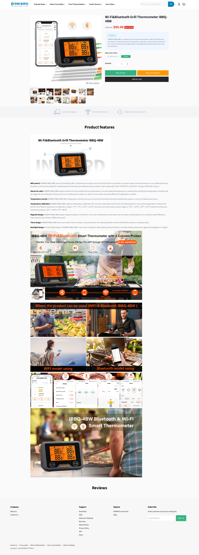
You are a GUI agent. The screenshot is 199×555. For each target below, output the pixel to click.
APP (80, 531)
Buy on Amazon (153, 72)
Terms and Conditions (54, 545)
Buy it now (120, 72)
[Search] (171, 4)
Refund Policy (84, 525)
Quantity (108, 63)
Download (82, 511)
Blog (115, 515)
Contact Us (14, 515)
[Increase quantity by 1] (127, 63)
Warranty (82, 521)
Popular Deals (39, 4)
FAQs (80, 515)
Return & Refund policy (38, 545)
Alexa (81, 535)
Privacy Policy (84, 528)
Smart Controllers (57, 4)
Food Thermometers (76, 4)
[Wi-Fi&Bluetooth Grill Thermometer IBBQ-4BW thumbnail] (34, 92)
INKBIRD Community (120, 511)
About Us (13, 511)
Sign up (181, 518)
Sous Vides (109, 4)
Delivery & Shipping (86, 518)
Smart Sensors (95, 4)
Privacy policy (23, 545)
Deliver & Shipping (69, 545)
